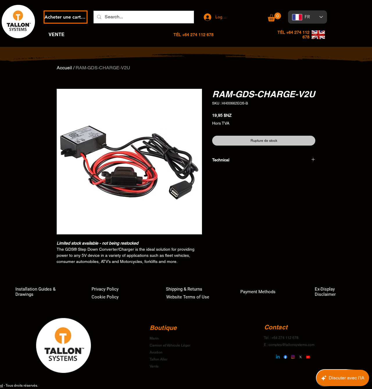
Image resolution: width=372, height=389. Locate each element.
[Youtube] (308, 357)
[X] (300, 357)
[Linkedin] (278, 357)
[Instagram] (293, 357)
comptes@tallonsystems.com (291, 345)
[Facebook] (285, 357)
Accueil (64, 67)
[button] (274, 17)
